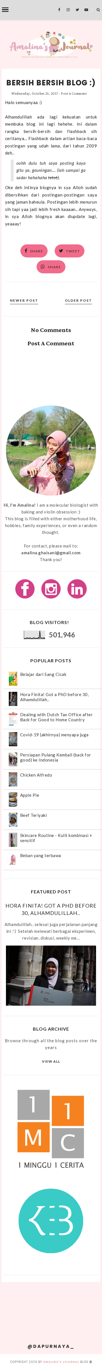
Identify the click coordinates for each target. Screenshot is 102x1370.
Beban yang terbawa (40, 855)
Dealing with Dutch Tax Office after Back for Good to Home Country (56, 717)
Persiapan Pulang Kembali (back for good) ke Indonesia (55, 757)
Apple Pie (29, 795)
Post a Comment (74, 93)
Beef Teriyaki (33, 815)
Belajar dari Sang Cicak (43, 674)
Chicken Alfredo (36, 774)
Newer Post (24, 300)
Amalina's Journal (61, 1362)
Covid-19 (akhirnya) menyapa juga (54, 734)
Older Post (78, 300)
